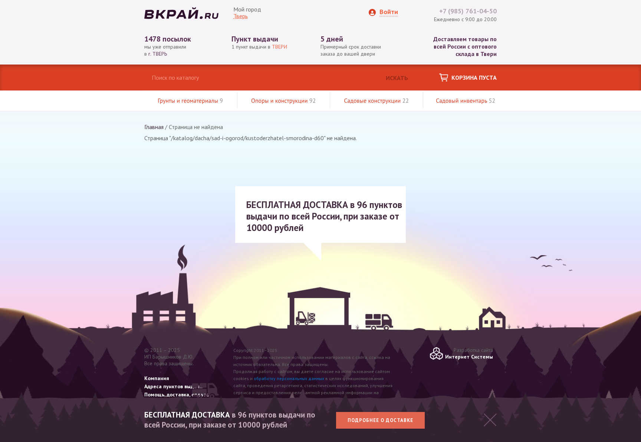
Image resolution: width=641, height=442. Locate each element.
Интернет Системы (469, 356)
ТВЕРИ (279, 46)
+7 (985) (468, 11)
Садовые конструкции (376, 101)
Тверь (240, 16)
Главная (154, 127)
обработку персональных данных (289, 378)
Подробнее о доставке (380, 420)
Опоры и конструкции (283, 101)
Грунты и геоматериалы (190, 101)
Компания (156, 378)
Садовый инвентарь (465, 101)
